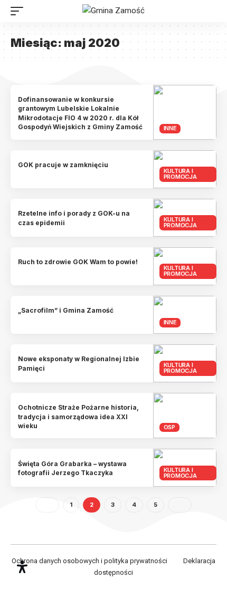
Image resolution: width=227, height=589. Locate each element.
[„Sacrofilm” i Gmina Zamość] (184, 315)
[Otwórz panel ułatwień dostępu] (22, 567)
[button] (20, 11)
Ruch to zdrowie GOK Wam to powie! (78, 262)
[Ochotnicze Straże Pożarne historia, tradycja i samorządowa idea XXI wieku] (184, 416)
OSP (169, 427)
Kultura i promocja (180, 173)
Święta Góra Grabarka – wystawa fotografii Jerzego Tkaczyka (72, 468)
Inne (170, 128)
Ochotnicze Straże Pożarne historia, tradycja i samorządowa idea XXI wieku (78, 416)
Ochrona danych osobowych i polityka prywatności (89, 561)
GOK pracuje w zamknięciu (63, 165)
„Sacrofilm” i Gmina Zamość (66, 310)
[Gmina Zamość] (113, 11)
